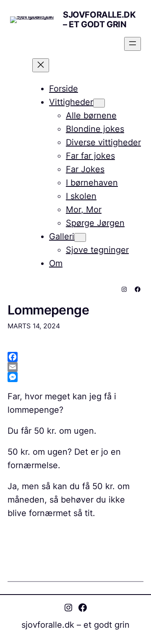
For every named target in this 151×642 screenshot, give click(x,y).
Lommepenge (48, 310)
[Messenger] (75, 377)
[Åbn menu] (132, 44)
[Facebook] (75, 357)
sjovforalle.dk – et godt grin (99, 19)
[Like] (9, 531)
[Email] (75, 367)
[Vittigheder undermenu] (99, 103)
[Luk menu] (40, 65)
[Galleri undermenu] (80, 237)
